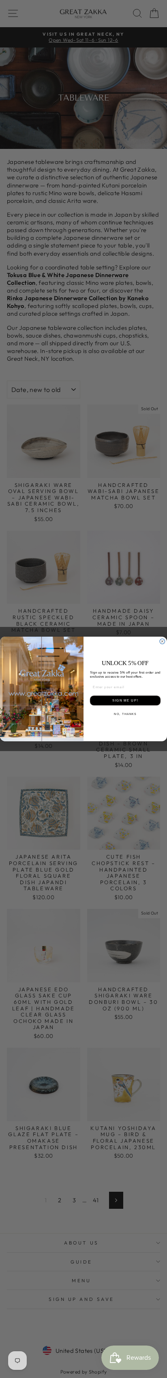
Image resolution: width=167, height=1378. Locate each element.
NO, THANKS (125, 714)
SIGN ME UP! (125, 700)
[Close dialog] (162, 641)
